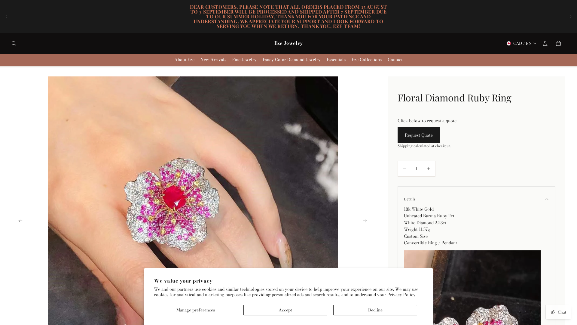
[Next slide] (570, 16)
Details (409, 199)
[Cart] (558, 43)
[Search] (13, 43)
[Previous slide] (6, 16)
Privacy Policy (401, 294)
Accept (285, 310)
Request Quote (419, 135)
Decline (375, 310)
